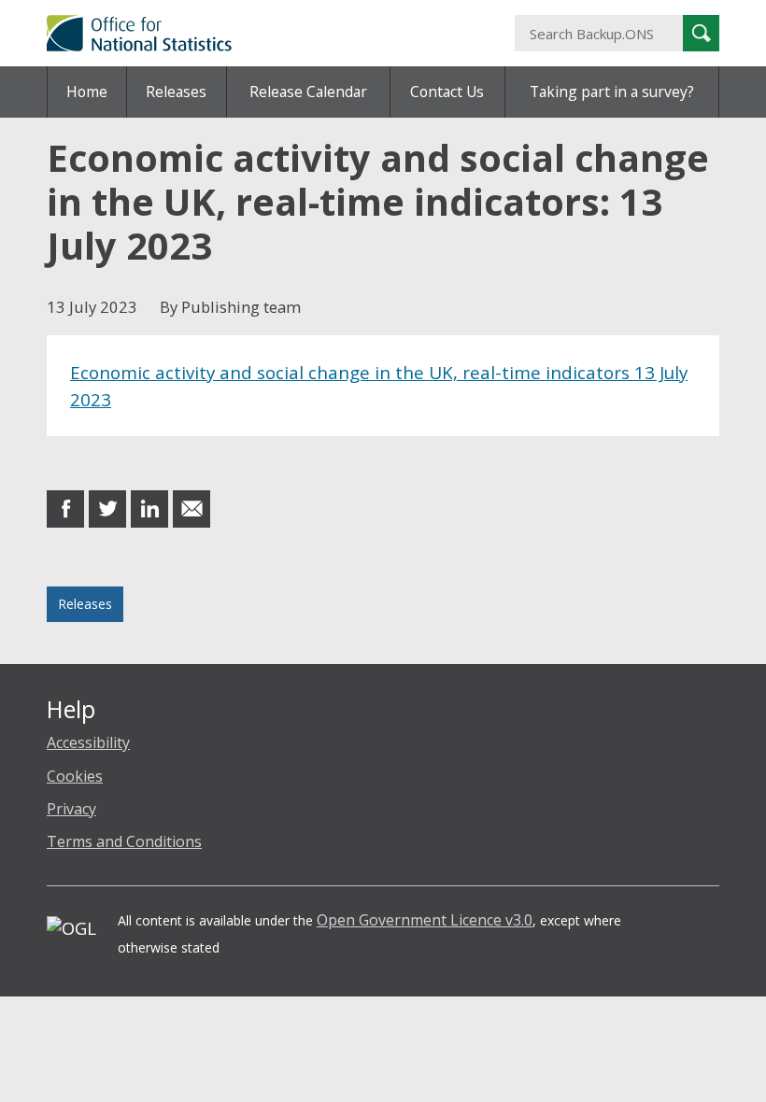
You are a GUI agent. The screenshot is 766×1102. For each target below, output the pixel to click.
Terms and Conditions (124, 841)
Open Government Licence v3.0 (424, 920)
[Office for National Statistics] (266, 33)
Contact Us (447, 91)
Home (86, 91)
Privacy (71, 808)
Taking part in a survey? (612, 91)
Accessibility (88, 742)
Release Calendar (308, 91)
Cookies (75, 776)
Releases (176, 91)
